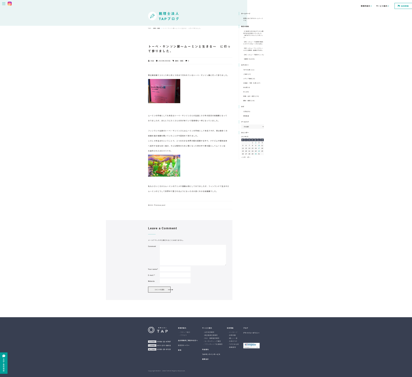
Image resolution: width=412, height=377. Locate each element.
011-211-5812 (164, 345)
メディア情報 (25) (249, 78)
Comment (152, 246)
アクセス (183, 335)
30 (256, 154)
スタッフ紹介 (185, 332)
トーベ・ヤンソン (200, 75)
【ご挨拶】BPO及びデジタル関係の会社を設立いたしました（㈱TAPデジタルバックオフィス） (253, 34)
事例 (179, 350)
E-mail (151, 275)
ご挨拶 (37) (247, 74)
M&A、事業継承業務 (211, 338)
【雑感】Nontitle (249, 59)
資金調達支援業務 (211, 335)
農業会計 (205, 359)
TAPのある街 (234, 344)
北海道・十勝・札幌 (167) (251, 83)
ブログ (245, 328)
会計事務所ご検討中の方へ (188, 340)
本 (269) (246, 92)
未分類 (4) (246, 87)
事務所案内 (182, 328)
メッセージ (233, 332)
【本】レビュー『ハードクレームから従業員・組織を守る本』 (253, 49)
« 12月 (243, 157)
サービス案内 (207, 328)
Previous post (159, 205)
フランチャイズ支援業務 (213, 344)
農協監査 (246, 116)
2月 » (249, 157)
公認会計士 (246, 111)
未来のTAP (233, 341)
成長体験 (232, 335)
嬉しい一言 (233, 338)
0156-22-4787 (164, 342)
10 (259, 145)
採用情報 (405, 6)
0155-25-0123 (164, 349)
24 (259, 151)
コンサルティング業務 (212, 341)
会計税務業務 (209, 332)
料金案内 (205, 349)
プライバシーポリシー (251, 333)
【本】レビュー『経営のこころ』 (253, 54)
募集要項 (232, 347)
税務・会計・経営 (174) (251, 96)
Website (151, 281)
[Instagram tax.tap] (10, 4)
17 (259, 148)
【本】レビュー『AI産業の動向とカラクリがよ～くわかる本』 (253, 43)
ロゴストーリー (184, 345)
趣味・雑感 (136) (249, 100)
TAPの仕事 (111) (248, 70)
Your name (153, 269)
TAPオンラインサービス (211, 354)
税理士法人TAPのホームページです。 (253, 19)
